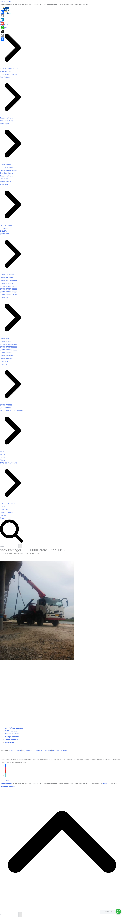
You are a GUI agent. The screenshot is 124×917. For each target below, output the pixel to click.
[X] (2, 31)
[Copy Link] (2, 35)
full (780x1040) (15, 750)
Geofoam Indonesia (12, 734)
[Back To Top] (62, 911)
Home (2, 553)
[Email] (2, 16)
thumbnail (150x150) (59, 750)
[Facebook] (2, 12)
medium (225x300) (43, 750)
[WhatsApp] (2, 27)
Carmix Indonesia (11, 739)
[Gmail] (2, 24)
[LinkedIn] (2, 20)
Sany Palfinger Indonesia (14, 728)
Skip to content (5, 1)
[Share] (2, 39)
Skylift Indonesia (11, 731)
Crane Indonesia (6, 783)
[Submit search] (20, 546)
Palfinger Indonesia (12, 737)
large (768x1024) (28, 750)
